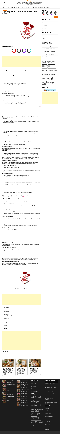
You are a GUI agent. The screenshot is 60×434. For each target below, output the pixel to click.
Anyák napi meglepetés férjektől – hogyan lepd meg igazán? (49, 57)
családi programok (51, 69)
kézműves (44, 74)
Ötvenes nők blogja (47, 424)
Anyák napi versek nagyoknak (46, 65)
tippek (37, 421)
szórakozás (54, 79)
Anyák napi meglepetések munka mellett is (47, 56)
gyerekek (55, 70)
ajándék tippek (53, 61)
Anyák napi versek (6, 307)
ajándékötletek (39, 397)
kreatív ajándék (33, 409)
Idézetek (5, 326)
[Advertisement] (21, 61)
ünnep (47, 82)
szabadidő (36, 414)
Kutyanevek (46, 419)
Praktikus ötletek (47, 429)
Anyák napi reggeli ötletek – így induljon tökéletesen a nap (49, 54)
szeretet (43, 79)
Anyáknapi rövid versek (7, 308)
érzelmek (41, 421)
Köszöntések (5, 325)
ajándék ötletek (49, 62)
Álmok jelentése (47, 427)
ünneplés (32, 425)
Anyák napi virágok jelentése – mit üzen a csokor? (48, 48)
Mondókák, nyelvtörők (48, 413)
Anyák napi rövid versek (45, 33)
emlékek (51, 70)
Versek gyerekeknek (39, 7)
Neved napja (46, 411)
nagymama (49, 75)
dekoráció (43, 70)
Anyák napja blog (47, 7)
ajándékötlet (44, 62)
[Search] (4, 2)
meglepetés (53, 74)
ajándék (43, 61)
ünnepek (51, 82)
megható (48, 74)
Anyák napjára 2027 (30, 1)
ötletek (43, 82)
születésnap (33, 421)
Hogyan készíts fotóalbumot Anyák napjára (47, 46)
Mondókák (5, 322)
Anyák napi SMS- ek (33, 388)
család (38, 402)
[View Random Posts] (3, 2)
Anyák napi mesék (6, 7)
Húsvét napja (46, 410)
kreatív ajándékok (44, 73)
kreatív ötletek (50, 73)
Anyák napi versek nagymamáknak (46, 23)
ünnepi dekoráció (50, 83)
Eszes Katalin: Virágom (10, 396)
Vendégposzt (43, 38)
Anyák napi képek (13, 7)
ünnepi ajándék (44, 83)
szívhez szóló (48, 79)
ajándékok (48, 61)
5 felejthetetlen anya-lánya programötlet (47, 43)
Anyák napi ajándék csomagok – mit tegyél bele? (51, 391)
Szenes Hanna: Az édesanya (11, 384)
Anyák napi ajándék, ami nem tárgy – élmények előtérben (49, 51)
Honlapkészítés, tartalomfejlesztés (49, 416)
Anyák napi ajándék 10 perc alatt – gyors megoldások (24, 385)
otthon (53, 75)
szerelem (52, 78)
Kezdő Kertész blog (47, 421)
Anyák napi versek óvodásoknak (46, 66)
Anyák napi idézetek (6, 311)
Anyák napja (9, 382)
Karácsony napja (47, 408)
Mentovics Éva (44, 75)
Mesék (5, 321)
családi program (44, 69)
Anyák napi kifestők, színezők (23, 7)
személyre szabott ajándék (46, 78)
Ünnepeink (32, 7)
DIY (47, 70)
